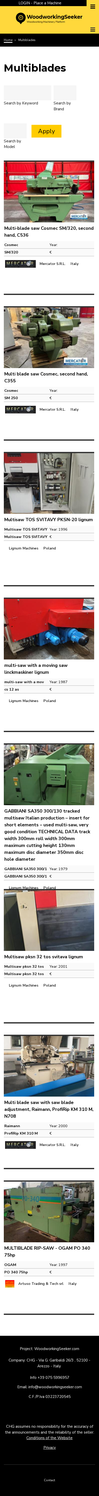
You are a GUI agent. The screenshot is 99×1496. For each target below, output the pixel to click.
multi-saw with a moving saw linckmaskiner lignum (36, 668)
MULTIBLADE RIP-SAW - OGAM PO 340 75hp (47, 1251)
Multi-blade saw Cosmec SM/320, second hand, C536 (49, 231)
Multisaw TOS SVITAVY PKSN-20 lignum (48, 520)
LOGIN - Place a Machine (40, 3)
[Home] (49, 18)
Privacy (49, 1447)
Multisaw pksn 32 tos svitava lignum (43, 957)
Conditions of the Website (49, 1437)
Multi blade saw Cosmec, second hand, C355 (46, 377)
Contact (49, 1480)
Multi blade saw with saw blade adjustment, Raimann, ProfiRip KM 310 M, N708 (48, 1109)
